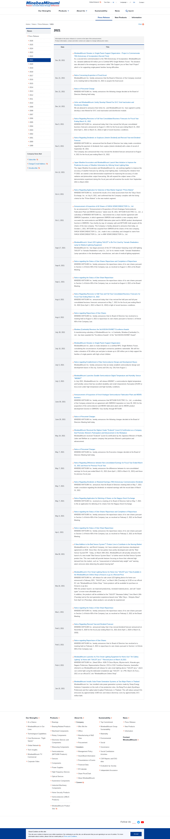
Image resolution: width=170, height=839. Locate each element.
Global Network (94, 2)
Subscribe (32, 160)
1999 (31, 146)
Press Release (104, 17)
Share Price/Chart (84, 773)
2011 (31, 99)
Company (80, 722)
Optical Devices (57, 776)
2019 (31, 68)
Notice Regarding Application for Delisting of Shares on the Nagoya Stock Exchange (104, 498)
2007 (31, 114)
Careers (79, 782)
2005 (31, 122)
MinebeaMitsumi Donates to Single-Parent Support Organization (97, 343)
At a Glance (32, 722)
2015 (31, 83)
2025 (31, 45)
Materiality (104, 734)
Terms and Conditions (70, 836)
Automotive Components (61, 781)
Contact (141, 2)
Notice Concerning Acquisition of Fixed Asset (90, 75)
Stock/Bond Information (86, 756)
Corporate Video (33, 761)
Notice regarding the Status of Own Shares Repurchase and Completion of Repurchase (105, 261)
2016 (31, 79)
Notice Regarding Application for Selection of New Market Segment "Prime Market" (104, 190)
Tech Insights (32, 750)
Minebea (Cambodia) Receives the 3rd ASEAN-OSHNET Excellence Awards (101, 329)
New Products (121, 17)
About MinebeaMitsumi (86, 778)
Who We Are (82, 726)
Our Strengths (44, 11)
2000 (31, 142)
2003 (31, 130)
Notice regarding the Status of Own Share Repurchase (93, 278)
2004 (31, 126)
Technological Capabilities (37, 734)
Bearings (55, 722)
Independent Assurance (109, 770)
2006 (31, 118)
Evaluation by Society (108, 766)
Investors (79, 747)
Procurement (82, 742)
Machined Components (60, 731)
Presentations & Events (86, 760)
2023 (31, 52)
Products (63, 11)
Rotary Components (59, 735)
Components (56, 763)
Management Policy (85, 751)
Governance (105, 747)
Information (137, 17)
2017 (31, 76)
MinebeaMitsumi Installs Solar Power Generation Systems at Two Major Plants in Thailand (106, 681)
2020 (31, 64)
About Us (81, 11)
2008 (31, 111)
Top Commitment (107, 722)
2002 (31, 134)
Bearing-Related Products (61, 726)
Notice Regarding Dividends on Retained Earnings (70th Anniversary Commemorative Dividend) (108, 482)
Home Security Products (61, 792)
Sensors (55, 759)
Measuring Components (60, 747)
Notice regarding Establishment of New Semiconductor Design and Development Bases (105, 362)
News (117, 11)
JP (130, 2)
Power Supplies (57, 767)
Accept (136, 834)
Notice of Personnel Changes (84, 417)
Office (80, 731)
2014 (31, 87)
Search (131, 11)
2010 (31, 103)
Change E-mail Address (36, 164)
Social (103, 742)
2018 (31, 72)
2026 (31, 41)
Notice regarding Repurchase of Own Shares (90, 313)
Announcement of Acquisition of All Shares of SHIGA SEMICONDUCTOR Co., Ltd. (104, 206)
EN (134, 2)
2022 (31, 56)
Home (28, 24)
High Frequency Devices (61, 772)
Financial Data (83, 765)
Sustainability (101, 11)
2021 (31, 60)
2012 (31, 95)
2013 (31, 91)
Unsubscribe (32, 168)
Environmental (106, 738)
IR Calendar (82, 769)
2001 (31, 138)
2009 (31, 107)
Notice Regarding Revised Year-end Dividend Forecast (93, 624)
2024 (31, 48)
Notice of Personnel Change (84, 89)
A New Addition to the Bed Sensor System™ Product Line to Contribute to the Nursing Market (108, 544)
